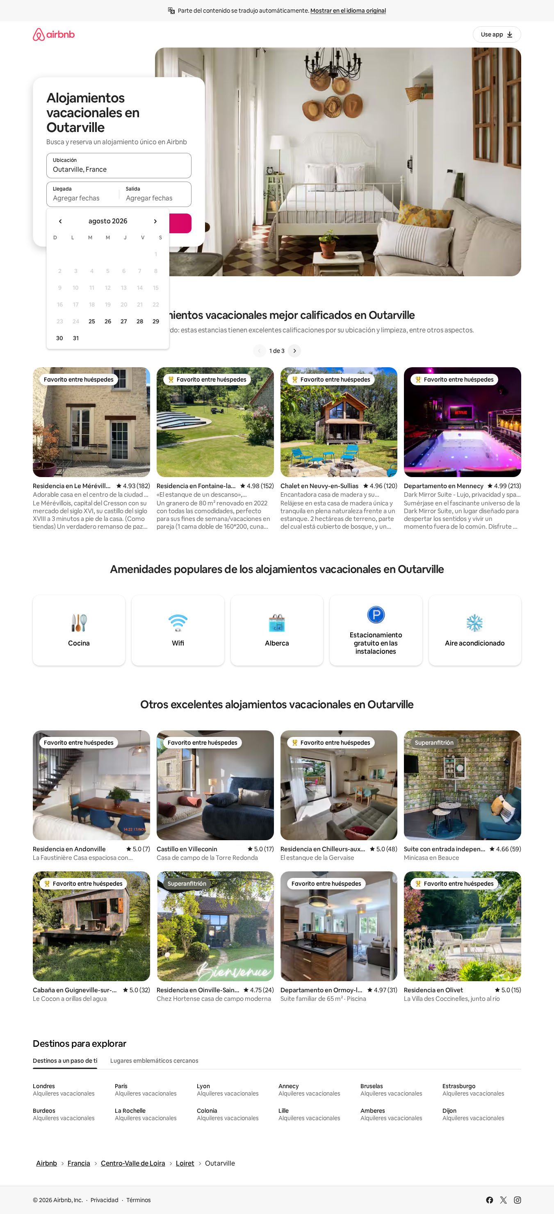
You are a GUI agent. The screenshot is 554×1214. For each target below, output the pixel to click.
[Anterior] (259, 350)
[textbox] (82, 198)
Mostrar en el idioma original (348, 10)
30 (59, 338)
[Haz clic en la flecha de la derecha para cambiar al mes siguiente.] (155, 221)
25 (92, 321)
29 (156, 321)
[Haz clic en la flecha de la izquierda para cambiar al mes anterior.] (60, 221)
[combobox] (119, 169)
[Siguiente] (294, 350)
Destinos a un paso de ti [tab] (65, 1060)
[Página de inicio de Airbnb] (54, 34)
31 (76, 338)
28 (140, 321)
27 (124, 321)
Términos (138, 1200)
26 (108, 321)
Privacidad (105, 1200)
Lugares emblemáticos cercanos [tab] (154, 1060)
